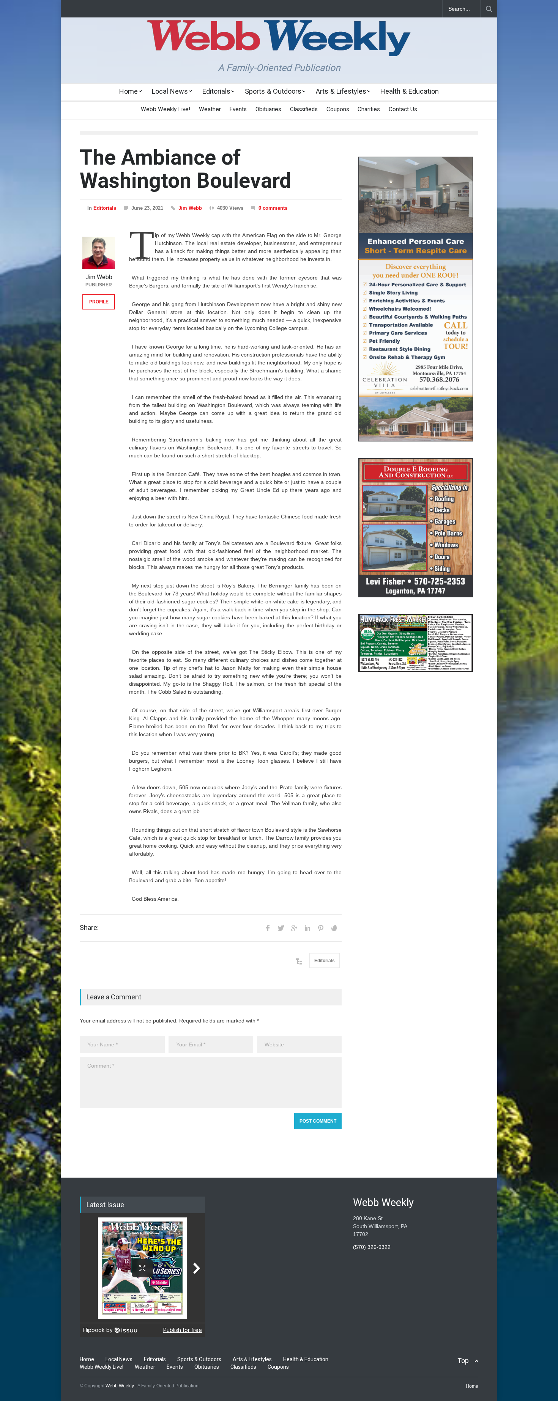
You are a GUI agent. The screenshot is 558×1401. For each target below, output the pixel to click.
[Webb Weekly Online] (279, 44)
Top (463, 1361)
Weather (210, 109)
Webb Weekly (120, 1385)
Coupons (337, 109)
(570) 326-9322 (372, 1247)
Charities (369, 109)
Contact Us (403, 109)
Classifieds (304, 109)
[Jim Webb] (98, 253)
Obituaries (268, 109)
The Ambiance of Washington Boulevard (185, 169)
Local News (170, 91)
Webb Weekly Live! (165, 109)
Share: (89, 927)
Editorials (216, 91)
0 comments (273, 208)
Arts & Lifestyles (341, 91)
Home (128, 91)
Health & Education (409, 91)
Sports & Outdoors (273, 91)
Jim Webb (190, 208)
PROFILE (99, 302)
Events (238, 109)
